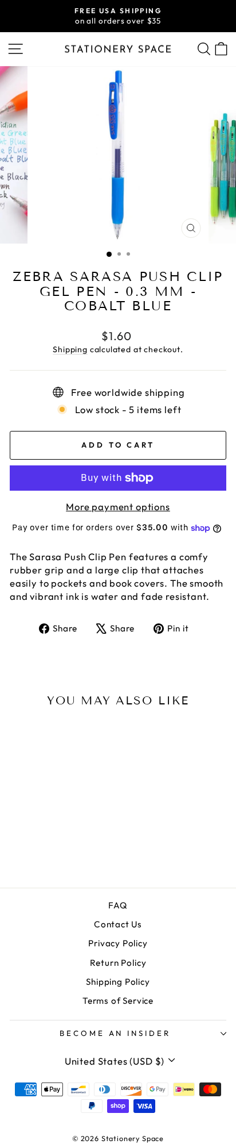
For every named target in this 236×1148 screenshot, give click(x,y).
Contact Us (118, 924)
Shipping (70, 349)
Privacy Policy (118, 943)
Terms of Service (118, 1000)
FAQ (117, 905)
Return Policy (118, 962)
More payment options (118, 506)
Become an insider (115, 1033)
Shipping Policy (118, 981)
